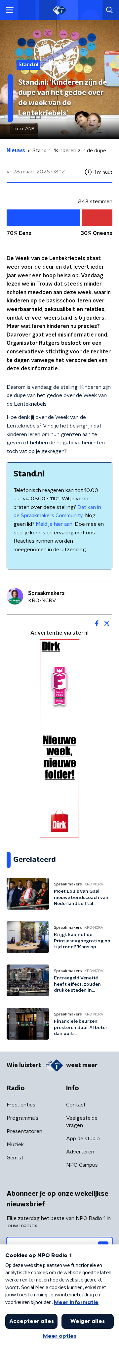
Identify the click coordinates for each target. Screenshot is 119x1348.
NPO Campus (82, 1165)
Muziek (15, 1144)
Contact (76, 1104)
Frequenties (21, 1104)
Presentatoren (24, 1131)
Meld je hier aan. (54, 524)
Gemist (15, 1157)
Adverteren (80, 1151)
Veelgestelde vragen (82, 1121)
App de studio (83, 1138)
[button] (9, 10)
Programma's (22, 1118)
